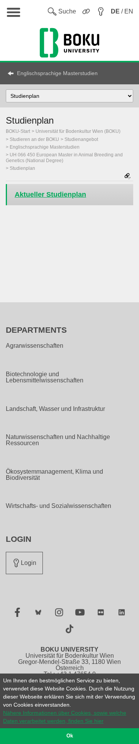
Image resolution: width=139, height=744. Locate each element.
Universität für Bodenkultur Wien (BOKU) (78, 131)
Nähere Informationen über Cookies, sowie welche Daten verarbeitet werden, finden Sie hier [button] (64, 717)
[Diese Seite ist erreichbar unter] (127, 177)
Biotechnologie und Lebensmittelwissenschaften (44, 377)
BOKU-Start (18, 131)
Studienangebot (81, 139)
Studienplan (22, 168)
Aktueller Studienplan (50, 194)
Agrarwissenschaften (34, 346)
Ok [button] (69, 736)
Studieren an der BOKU (34, 139)
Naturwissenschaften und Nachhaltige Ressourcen (58, 440)
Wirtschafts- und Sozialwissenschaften (58, 506)
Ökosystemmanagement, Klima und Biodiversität (54, 475)
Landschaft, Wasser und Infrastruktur (55, 409)
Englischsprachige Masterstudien (57, 73)
